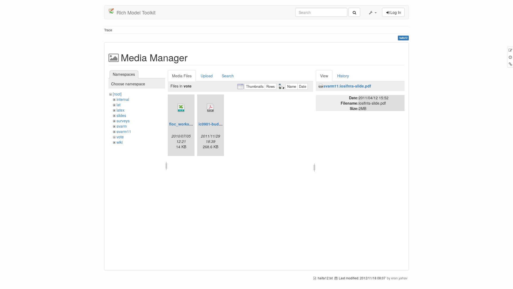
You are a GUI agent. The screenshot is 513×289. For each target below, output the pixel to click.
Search (228, 75)
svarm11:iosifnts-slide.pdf (347, 86)
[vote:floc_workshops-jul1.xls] (181, 108)
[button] (372, 12)
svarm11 (123, 131)
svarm (121, 126)
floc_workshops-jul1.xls (191, 124)
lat (118, 104)
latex (120, 110)
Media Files (182, 75)
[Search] (354, 12)
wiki (119, 142)
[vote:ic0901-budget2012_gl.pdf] (211, 108)
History (343, 75)
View (324, 75)
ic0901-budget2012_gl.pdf (222, 124)
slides (121, 115)
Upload (207, 75)
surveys (123, 120)
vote (120, 136)
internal (122, 99)
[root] (117, 94)
